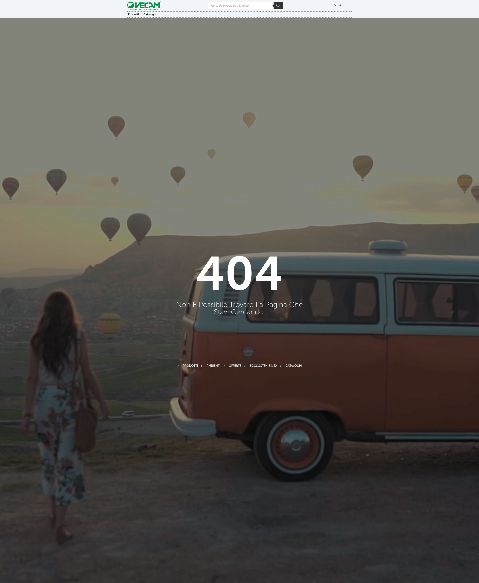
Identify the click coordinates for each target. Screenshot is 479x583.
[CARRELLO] (348, 5)
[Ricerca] (278, 5)
